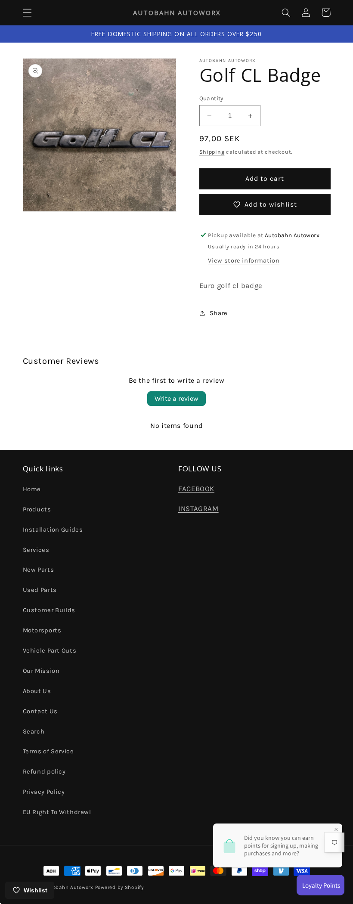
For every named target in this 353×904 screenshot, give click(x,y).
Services (36, 550)
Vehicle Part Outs (50, 650)
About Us (37, 691)
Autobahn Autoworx (68, 887)
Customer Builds (49, 610)
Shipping (212, 152)
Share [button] (219, 313)
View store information (243, 260)
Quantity (211, 98)
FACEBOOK (196, 489)
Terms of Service (48, 751)
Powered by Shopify (119, 887)
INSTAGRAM (198, 509)
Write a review (176, 398)
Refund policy (44, 771)
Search (34, 731)
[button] (27, 12)
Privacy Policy (44, 792)
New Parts (38, 569)
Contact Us (40, 711)
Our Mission (41, 671)
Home (32, 489)
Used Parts (40, 590)
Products (37, 509)
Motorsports (42, 630)
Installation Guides (53, 529)
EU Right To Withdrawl (57, 812)
